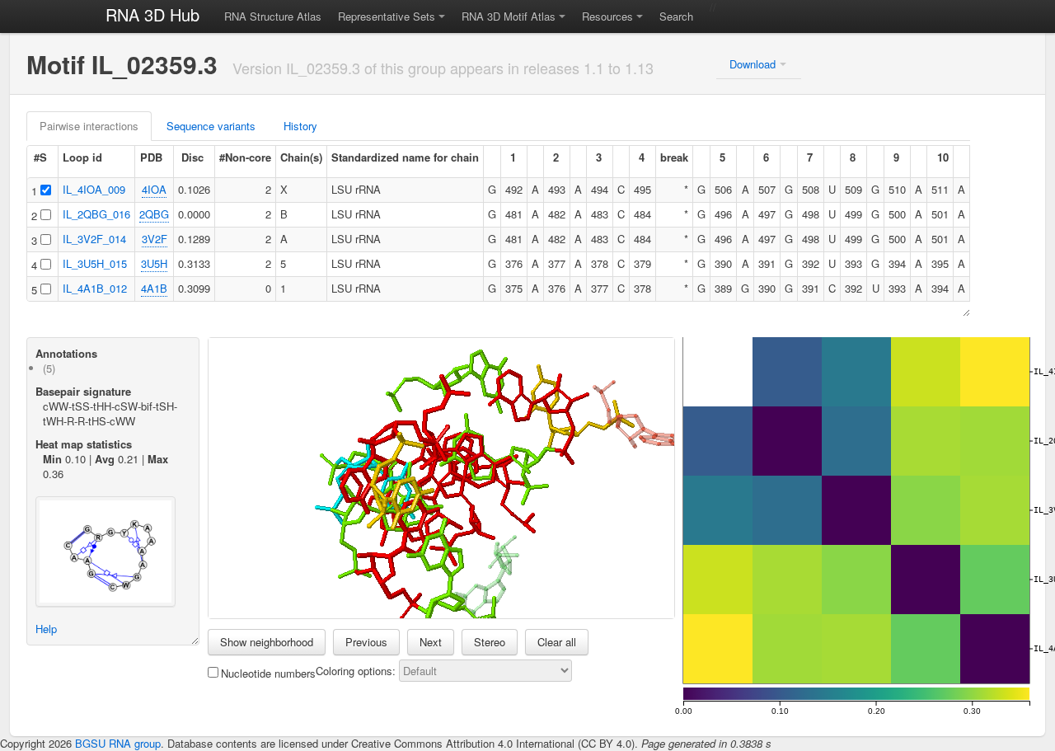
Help (46, 628)
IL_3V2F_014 (94, 238)
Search (676, 16)
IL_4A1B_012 (95, 288)
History (300, 126)
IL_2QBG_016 (96, 214)
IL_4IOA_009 (94, 189)
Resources (607, 16)
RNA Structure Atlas (272, 16)
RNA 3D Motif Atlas (509, 16)
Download (752, 64)
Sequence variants (211, 126)
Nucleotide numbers (268, 673)
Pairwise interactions (89, 126)
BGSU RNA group (118, 743)
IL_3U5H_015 (95, 263)
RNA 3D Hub (152, 14)
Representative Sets (386, 16)
